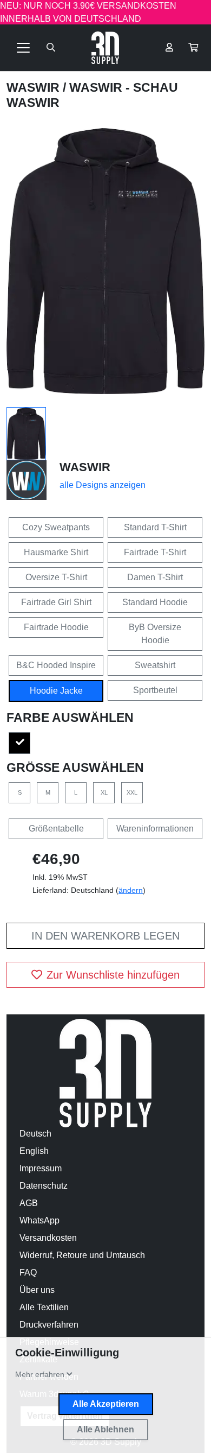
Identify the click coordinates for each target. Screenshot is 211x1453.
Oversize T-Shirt (56, 577)
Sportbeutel (155, 690)
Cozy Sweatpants (56, 527)
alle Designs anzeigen (103, 485)
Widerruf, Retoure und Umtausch (82, 1255)
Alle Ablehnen (105, 1429)
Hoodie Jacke (56, 690)
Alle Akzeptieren (105, 1403)
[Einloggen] (169, 48)
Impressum (40, 1168)
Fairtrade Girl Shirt (56, 602)
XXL (132, 792)
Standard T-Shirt (155, 527)
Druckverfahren (48, 1324)
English (34, 1151)
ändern (130, 890)
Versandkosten (48, 1237)
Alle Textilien (44, 1307)
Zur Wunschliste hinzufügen (113, 975)
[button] (193, 48)
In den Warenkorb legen (105, 936)
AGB (28, 1203)
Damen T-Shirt (155, 577)
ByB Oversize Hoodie (155, 634)
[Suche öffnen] (51, 47)
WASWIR (34, 87)
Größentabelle (56, 828)
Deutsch (35, 1133)
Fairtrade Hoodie (56, 627)
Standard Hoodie (155, 602)
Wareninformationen (155, 828)
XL (104, 792)
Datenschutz (43, 1185)
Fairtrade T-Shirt (155, 552)
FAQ (28, 1272)
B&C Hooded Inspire (56, 665)
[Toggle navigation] (23, 47)
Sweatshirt (155, 665)
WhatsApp (39, 1220)
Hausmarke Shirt (56, 552)
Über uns (37, 1290)
